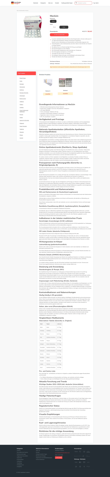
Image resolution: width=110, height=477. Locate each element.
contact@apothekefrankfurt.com (62, 452)
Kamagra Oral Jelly (24, 93)
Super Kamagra (23, 126)
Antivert (65, 90)
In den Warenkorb (59, 34)
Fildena (21, 104)
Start (18, 10)
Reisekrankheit (22, 10)
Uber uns (50, 3)
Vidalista (22, 101)
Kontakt (57, 3)
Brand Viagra (23, 78)
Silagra (21, 135)
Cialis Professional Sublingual (24, 111)
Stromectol (22, 87)
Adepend (22, 123)
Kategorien (43, 3)
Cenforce (22, 90)
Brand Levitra (23, 98)
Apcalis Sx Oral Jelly (24, 120)
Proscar (21, 114)
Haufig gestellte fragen (67, 3)
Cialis (21, 81)
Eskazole (22, 132)
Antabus (22, 107)
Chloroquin (22, 95)
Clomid (21, 138)
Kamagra (22, 84)
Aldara (21, 117)
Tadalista (22, 129)
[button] (48, 94)
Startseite (35, 3)
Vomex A (47, 91)
